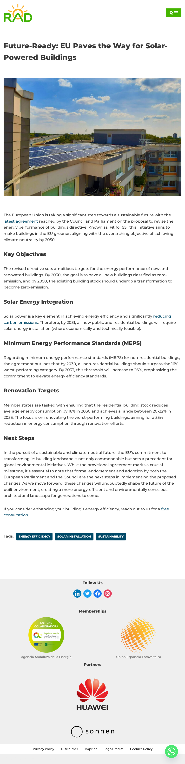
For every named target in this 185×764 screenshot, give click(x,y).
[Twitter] (87, 593)
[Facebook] (97, 593)
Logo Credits (113, 749)
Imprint (91, 749)
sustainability (111, 536)
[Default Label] (77, 593)
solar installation (74, 536)
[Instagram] (108, 593)
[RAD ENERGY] (18, 12)
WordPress (52, 759)
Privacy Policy (43, 749)
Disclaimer (69, 749)
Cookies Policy (141, 749)
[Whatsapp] (171, 751)
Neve (9, 759)
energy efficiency (34, 536)
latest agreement (21, 221)
